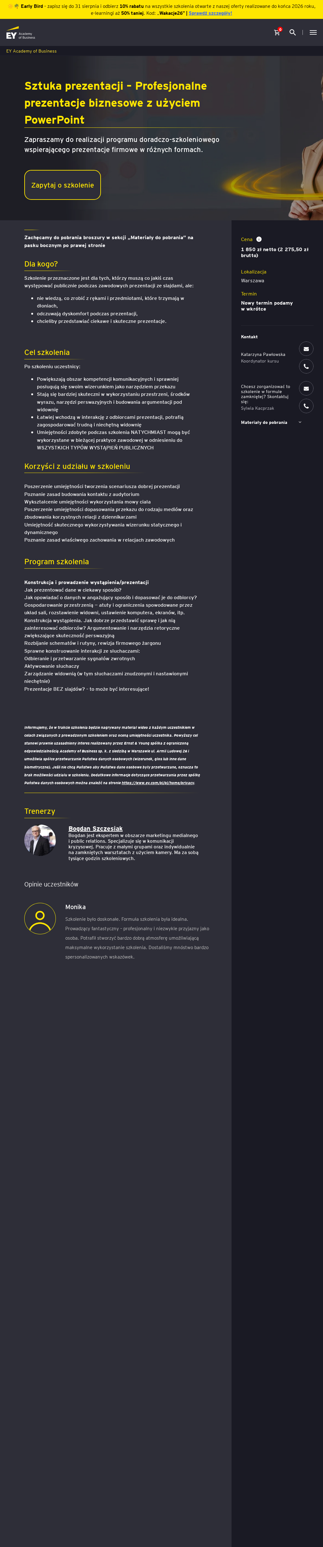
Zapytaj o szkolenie (62, 184)
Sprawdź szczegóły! (210, 13)
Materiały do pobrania (264, 422)
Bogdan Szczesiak (95, 828)
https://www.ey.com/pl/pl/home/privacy (158, 782)
